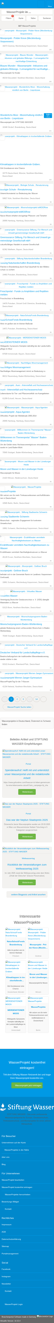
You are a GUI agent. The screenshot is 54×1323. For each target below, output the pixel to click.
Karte (20, 18)
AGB (4, 1232)
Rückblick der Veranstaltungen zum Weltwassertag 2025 (27, 866)
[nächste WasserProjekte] (43, 699)
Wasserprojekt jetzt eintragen (28, 1085)
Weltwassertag (28, 858)
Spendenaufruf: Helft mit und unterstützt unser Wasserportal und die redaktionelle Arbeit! (27, 774)
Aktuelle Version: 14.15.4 (10, 1321)
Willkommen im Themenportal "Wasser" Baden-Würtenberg (23, 439)
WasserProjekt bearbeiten (13, 1180)
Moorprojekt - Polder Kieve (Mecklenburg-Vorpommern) (20, 40)
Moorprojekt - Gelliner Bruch (14, 570)
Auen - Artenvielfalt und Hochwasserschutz (21, 389)
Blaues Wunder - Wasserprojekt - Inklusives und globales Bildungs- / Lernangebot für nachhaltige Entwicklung (24, 68)
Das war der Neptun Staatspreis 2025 (27, 820)
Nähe (33, 18)
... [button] (29, 699)
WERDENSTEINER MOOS (13, 342)
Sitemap (5, 1246)
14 (36, 699)
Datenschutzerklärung (11, 1239)
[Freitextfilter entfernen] (41, 4)
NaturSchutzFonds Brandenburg (16, 320)
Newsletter (6, 1284)
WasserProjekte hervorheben (17, 1194)
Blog (4, 1164)
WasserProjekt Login (13, 1304)
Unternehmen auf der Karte (14, 1142)
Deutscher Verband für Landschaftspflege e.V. (22, 652)
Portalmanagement (10, 1253)
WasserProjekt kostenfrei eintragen (17, 1187)
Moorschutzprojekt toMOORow (15, 212)
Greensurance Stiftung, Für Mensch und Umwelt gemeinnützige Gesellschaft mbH (25, 239)
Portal (28, 764)
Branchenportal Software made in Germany (18, 1317)
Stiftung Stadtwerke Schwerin (14, 516)
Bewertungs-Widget (10, 1202)
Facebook (6, 1269)
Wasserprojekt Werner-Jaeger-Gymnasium (21, 678)
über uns (5, 1157)
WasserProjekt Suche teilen (19, 707)
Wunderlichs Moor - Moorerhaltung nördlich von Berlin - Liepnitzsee (21, 117)
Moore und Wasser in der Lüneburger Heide (21, 469)
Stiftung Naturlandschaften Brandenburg (20, 263)
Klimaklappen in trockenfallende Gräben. (20, 164)
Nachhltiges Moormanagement (15, 367)
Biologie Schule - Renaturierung (16, 189)
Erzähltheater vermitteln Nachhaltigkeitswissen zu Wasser (24, 546)
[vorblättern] (46, 98)
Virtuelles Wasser (8, 596)
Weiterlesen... (28, 792)
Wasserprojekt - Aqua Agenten (15, 412)
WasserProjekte (8, 491)
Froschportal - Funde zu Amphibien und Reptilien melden (24, 293)
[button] (5, 699)
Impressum (6, 1224)
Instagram (6, 1276)
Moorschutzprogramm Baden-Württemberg (21, 624)
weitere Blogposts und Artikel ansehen (28, 894)
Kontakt (7, 1209)
